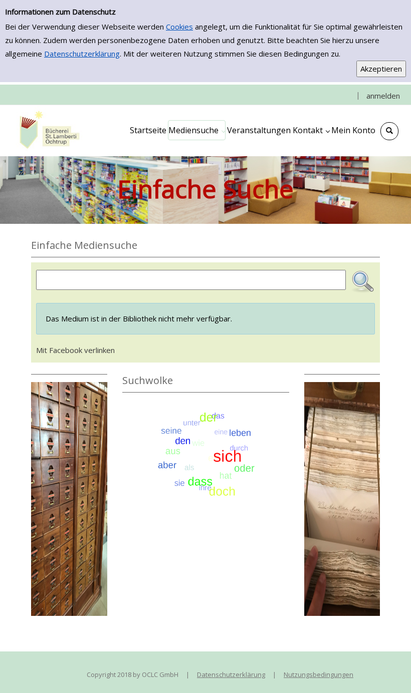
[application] (197, 130)
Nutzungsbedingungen (318, 674)
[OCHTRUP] (47, 130)
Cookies (179, 27)
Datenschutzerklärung (82, 54)
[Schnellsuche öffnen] (389, 131)
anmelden (383, 96)
